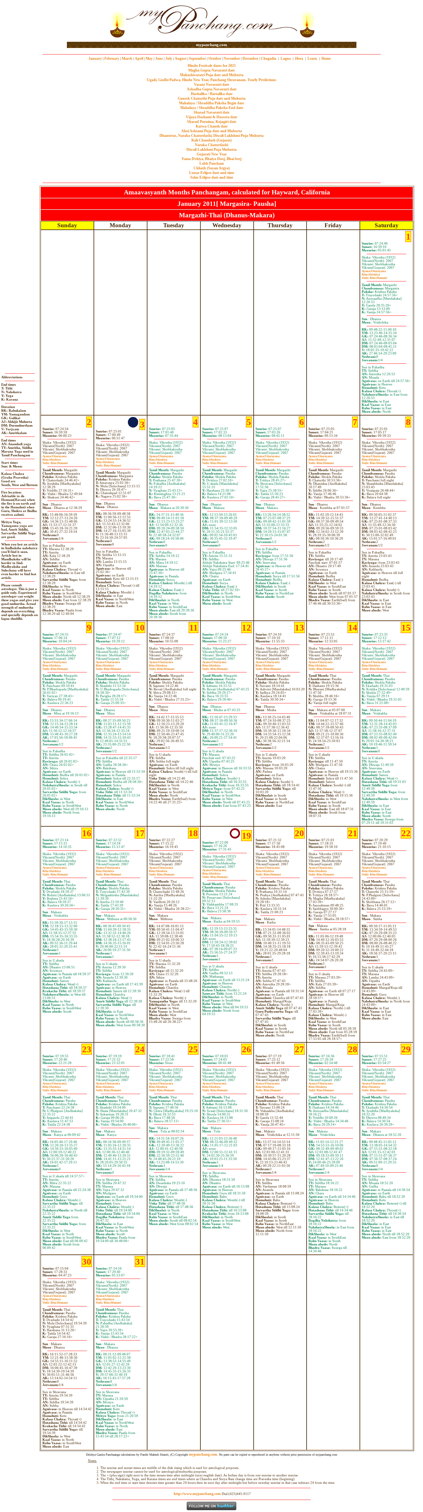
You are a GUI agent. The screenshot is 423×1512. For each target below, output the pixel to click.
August (180, 58)
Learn (312, 58)
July (168, 58)
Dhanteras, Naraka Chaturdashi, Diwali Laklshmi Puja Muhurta (211, 135)
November (232, 58)
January (95, 58)
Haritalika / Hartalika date (212, 94)
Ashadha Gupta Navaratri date (212, 89)
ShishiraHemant (374, 276)
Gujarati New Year (212, 154)
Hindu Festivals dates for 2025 (212, 65)
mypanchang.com (211, 44)
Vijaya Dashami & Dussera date (211, 117)
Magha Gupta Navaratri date (211, 70)
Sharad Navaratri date (211, 112)
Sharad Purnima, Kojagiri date (211, 121)
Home (326, 58)
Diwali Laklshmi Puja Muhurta (211, 149)
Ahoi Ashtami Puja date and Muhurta (211, 131)
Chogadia (268, 58)
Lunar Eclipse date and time (211, 173)
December (250, 58)
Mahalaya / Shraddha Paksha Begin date (211, 103)
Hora (299, 58)
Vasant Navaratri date (211, 84)
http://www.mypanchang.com (197, 1494)
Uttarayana (374, 271)
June (159, 58)
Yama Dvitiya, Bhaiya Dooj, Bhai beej (211, 159)
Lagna (286, 58)
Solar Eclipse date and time (211, 177)
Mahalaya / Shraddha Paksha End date (211, 108)
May (149, 58)
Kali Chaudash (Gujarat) (211, 140)
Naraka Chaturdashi (211, 145)
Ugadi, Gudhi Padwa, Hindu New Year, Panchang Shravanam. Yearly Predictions (211, 80)
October (214, 58)
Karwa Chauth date (212, 126)
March (127, 58)
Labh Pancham (211, 163)
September (197, 58)
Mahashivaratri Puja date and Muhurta (211, 75)
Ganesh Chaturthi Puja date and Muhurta (212, 98)
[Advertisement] (87, 21)
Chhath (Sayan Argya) (212, 168)
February (111, 58)
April (139, 58)
